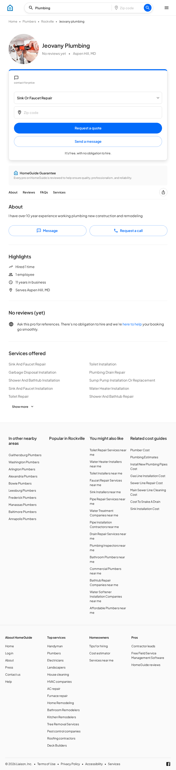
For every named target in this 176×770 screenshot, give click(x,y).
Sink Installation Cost (144, 509)
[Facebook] (168, 764)
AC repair (53, 688)
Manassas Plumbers (22, 504)
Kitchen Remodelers (61, 717)
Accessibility (94, 764)
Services (59, 192)
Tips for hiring (98, 646)
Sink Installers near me (105, 492)
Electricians (55, 660)
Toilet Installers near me (106, 473)
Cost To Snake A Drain (145, 501)
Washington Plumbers (24, 462)
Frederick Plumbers (22, 497)
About (13, 192)
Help (8, 681)
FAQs (44, 192)
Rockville (47, 21)
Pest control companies (63, 731)
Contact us (12, 674)
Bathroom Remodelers (63, 710)
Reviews (29, 192)
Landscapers (56, 667)
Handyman (55, 646)
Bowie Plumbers (20, 483)
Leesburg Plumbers (22, 490)
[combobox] (69, 8)
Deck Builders (57, 745)
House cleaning (58, 674)
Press (9, 667)
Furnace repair (57, 696)
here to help (132, 324)
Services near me (101, 660)
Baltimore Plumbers (22, 512)
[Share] (163, 192)
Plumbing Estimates (144, 457)
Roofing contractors (61, 738)
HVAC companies (59, 681)
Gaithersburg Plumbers (25, 455)
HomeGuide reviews (145, 665)
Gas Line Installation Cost (147, 476)
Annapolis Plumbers (22, 519)
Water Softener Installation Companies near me (106, 596)
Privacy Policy (70, 764)
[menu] (10, 8)
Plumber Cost (140, 450)
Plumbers (29, 21)
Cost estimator (99, 653)
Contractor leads (143, 646)
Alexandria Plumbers (23, 476)
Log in (9, 653)
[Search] (148, 8)
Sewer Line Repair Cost (146, 483)
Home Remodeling (60, 703)
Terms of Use (46, 764)
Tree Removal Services (63, 724)
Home (13, 21)
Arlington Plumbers (22, 469)
